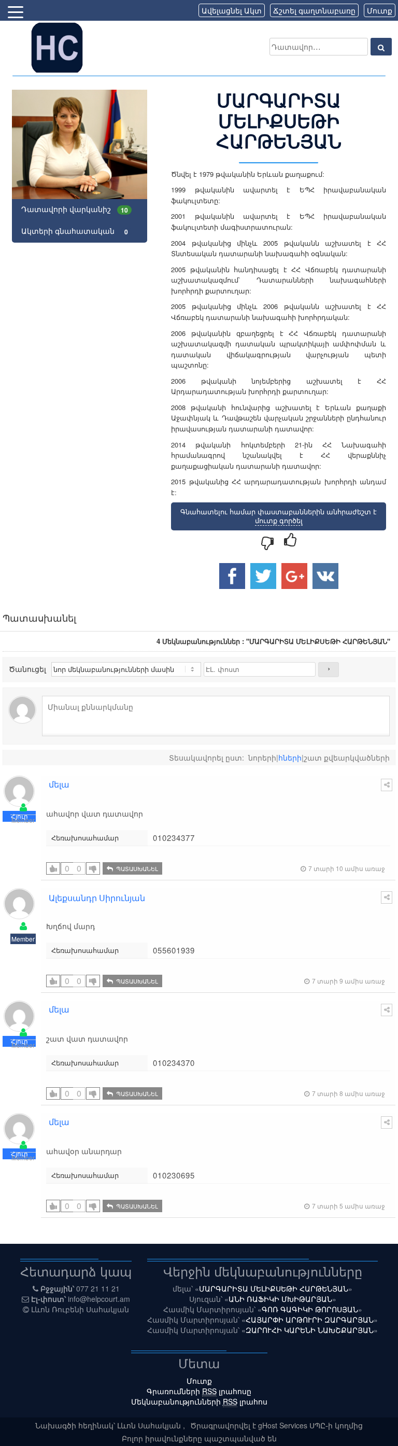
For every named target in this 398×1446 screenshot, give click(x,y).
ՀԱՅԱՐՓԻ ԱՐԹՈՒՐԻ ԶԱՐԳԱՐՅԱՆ (310, 1319)
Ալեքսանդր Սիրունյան (97, 898)
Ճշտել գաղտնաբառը (314, 10)
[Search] (381, 46)
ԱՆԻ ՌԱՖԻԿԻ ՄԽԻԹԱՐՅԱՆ (280, 1299)
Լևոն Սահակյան (150, 1425)
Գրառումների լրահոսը (199, 1391)
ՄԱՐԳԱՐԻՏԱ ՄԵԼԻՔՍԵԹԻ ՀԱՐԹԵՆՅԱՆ (273, 1288)
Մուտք (379, 10)
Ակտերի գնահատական (74, 231)
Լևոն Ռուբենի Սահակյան (80, 1309)
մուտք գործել (279, 520)
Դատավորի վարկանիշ (74, 209)
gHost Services (283, 1425)
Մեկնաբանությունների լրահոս (199, 1401)
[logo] (57, 46)
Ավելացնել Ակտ (232, 10)
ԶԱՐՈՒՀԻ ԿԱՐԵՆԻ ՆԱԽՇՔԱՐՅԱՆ (310, 1330)
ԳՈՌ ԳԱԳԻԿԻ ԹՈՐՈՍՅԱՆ (310, 1309)
